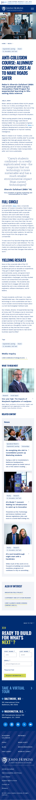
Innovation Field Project (14, 592)
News (10, 43)
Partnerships (25, 446)
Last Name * (24, 651)
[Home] (12, 9)
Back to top (28, 623)
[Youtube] (30, 724)
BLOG (4, 747)
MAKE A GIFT (23, 742)
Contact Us (5, 784)
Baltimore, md (12, 698)
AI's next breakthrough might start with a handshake (15, 556)
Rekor (30, 125)
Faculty (9, 495)
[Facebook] (18, 724)
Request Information (13, 675)
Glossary (5, 788)
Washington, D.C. (14, 711)
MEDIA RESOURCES (25, 747)
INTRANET (22, 735)
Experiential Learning (9, 49)
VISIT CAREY (6, 751)
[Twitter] (24, 724)
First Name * (9, 651)
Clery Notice (6, 777)
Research (5, 395)
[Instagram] (5, 724)
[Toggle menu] (32, 9)
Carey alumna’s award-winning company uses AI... (16, 604)
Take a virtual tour (13, 689)
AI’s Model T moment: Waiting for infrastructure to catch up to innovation (16, 504)
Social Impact (14, 395)
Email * (7, 660)
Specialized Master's (13, 444)
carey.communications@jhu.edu (13, 358)
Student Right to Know (9, 780)
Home (4, 43)
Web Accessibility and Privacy (12, 773)
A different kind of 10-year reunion (18, 597)
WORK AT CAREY (24, 751)
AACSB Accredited (8, 769)
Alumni (20, 49)
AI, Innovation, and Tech (10, 51)
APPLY (4, 742)
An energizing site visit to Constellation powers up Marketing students (16, 452)
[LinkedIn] (12, 724)
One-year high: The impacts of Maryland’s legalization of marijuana (16, 400)
